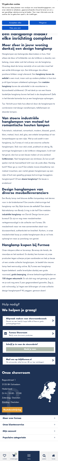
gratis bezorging (18, 274)
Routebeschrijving (12, 410)
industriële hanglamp (11, 214)
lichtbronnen (7, 159)
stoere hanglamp (29, 179)
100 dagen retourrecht (12, 278)
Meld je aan (30, 349)
